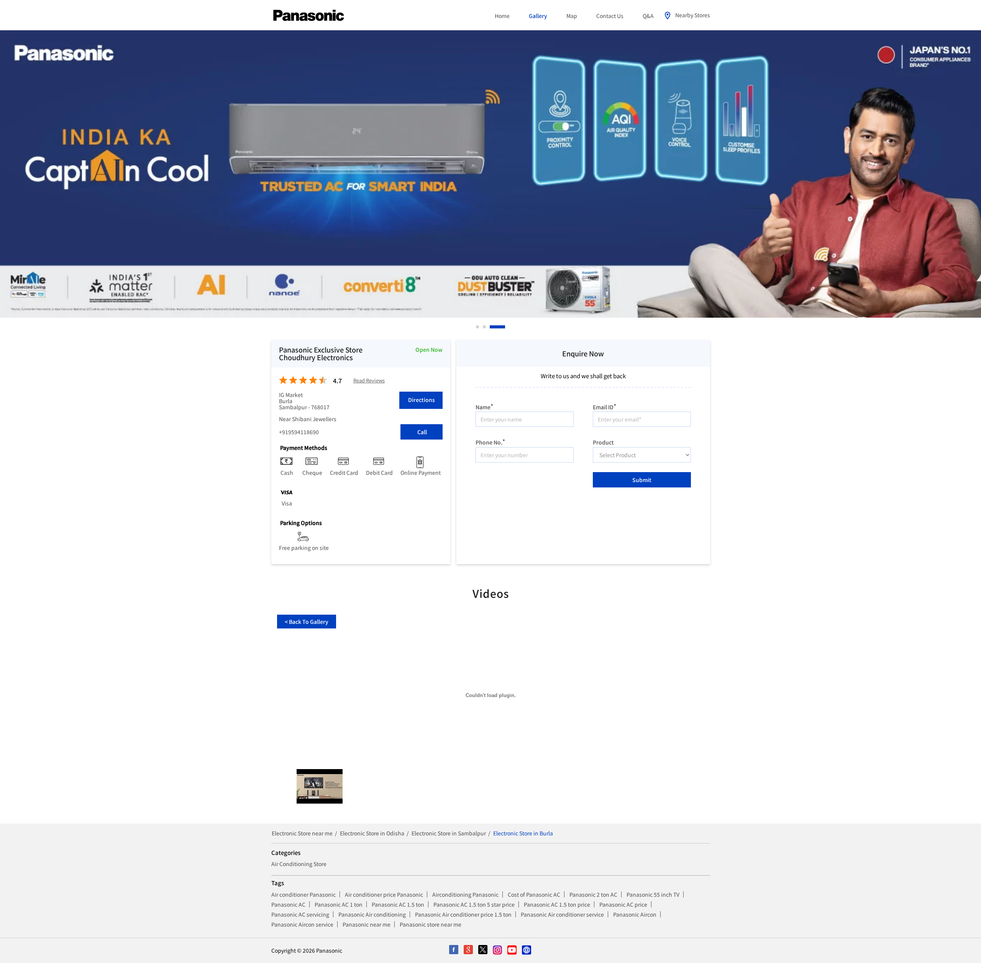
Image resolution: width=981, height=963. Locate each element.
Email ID (604, 406)
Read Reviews (369, 381)
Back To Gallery (306, 621)
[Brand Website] (527, 950)
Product (603, 441)
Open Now (429, 349)
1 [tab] (478, 327)
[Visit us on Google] (468, 950)
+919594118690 (299, 432)
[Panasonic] (308, 16)
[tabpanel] (490, 174)
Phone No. (490, 441)
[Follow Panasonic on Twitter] (483, 950)
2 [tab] (497, 327)
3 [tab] (504, 327)
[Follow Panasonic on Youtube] (512, 950)
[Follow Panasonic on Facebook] (454, 950)
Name (484, 406)
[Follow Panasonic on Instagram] (497, 950)
